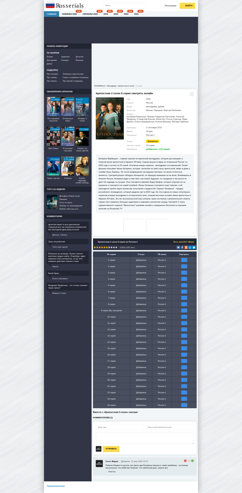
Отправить (111, 449)
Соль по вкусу (65, 202)
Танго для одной (60, 247)
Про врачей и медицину (73, 81)
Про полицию (52, 74)
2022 (126, 14)
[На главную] (65, 5)
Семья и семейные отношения (75, 77)
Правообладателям (56, 486)
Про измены (52, 81)
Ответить (112, 472)
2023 (116, 14)
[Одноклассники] (186, 247)
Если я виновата (60, 278)
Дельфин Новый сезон (69, 196)
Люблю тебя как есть (68, 209)
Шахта (55, 266)
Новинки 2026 (69, 14)
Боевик (50, 57)
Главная (51, 14)
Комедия (65, 60)
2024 (105, 14)
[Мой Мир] (190, 247)
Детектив (79, 57)
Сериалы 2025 (90, 14)
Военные (79, 60)
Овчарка (63, 199)
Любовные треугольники (73, 74)
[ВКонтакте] (178, 247)
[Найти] (142, 5)
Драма (49, 64)
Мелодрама (52, 60)
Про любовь (52, 77)
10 (116, 247)
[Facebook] (182, 247)
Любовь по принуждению (70, 206)
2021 (136, 14)
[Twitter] (194, 247)
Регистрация (170, 5)
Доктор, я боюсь (59, 235)
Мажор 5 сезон (59, 293)
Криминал (65, 57)
